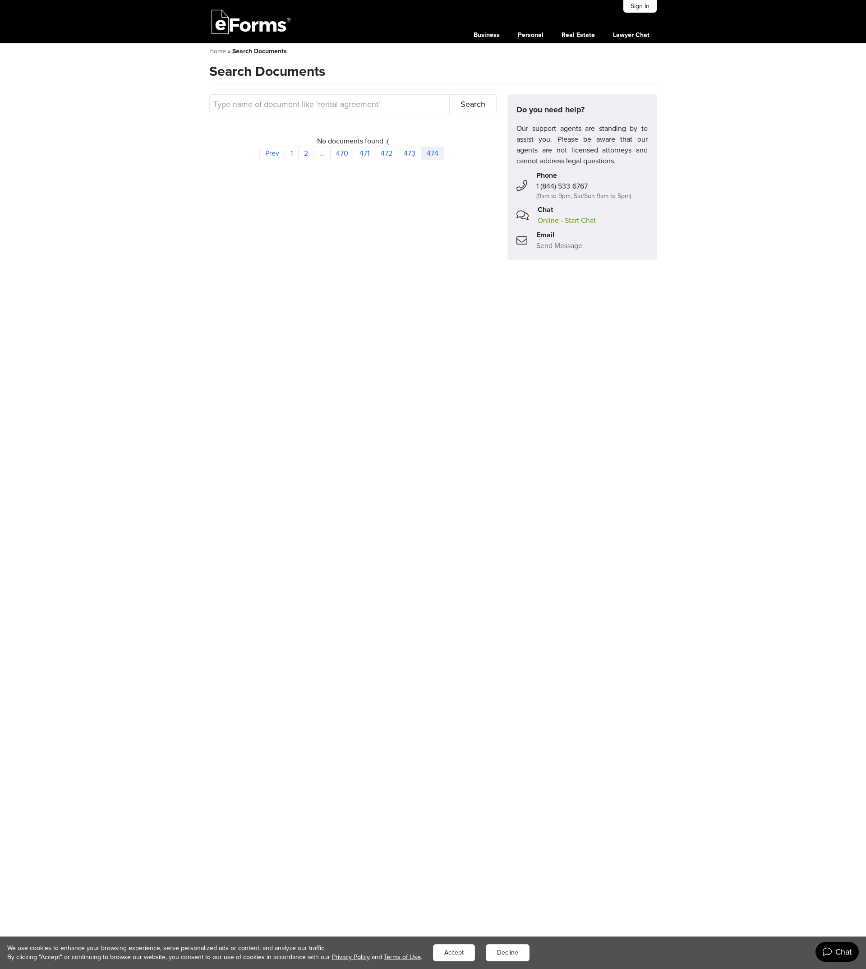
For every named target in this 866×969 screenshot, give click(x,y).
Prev (272, 153)
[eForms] (251, 21)
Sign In (640, 6)
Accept (454, 952)
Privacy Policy (351, 957)
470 (342, 153)
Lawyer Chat (631, 35)
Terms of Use (402, 957)
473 (409, 153)
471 (364, 153)
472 (386, 153)
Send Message (559, 245)
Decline (507, 952)
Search (473, 104)
